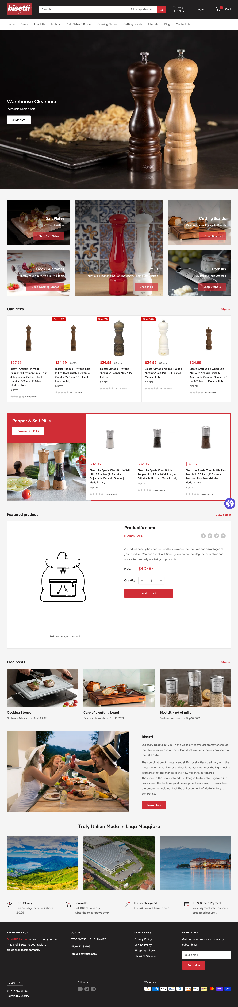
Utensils (153, 24)
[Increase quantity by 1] (160, 580)
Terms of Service (145, 956)
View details (224, 514)
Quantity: (130, 580)
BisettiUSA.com (17, 939)
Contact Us (183, 24)
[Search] (161, 9)
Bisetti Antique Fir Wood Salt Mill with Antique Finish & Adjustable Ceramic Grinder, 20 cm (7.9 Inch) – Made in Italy (208, 375)
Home (11, 24)
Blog (167, 24)
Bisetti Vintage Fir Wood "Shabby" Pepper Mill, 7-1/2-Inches (117, 373)
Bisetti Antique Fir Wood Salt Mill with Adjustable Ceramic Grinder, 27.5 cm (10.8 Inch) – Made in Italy (72, 375)
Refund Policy (143, 945)
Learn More (154, 805)
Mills (54, 24)
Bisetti (14, 390)
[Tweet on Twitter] (216, 535)
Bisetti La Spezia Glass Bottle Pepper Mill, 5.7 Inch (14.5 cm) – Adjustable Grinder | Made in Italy (157, 474)
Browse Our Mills (28, 431)
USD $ (12, 982)
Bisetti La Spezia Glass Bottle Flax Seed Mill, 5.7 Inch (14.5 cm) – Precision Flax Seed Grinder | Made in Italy (206, 476)
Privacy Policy (143, 939)
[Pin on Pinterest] (210, 535)
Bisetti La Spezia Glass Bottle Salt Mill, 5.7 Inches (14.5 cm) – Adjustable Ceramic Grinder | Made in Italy (110, 476)
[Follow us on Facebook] (80, 989)
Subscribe (193, 965)
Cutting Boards (132, 24)
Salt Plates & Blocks (79, 24)
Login (200, 9)
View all (226, 309)
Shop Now (18, 119)
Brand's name (133, 535)
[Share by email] (223, 535)
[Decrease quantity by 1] (142, 580)
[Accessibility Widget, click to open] (229, 503)
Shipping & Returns (146, 950)
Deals (24, 24)
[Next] (231, 359)
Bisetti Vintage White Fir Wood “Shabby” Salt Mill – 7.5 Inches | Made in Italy (163, 373)
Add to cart (149, 593)
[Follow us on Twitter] (86, 989)
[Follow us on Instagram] (93, 989)
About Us (39, 24)
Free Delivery (23, 903)
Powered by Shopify (18, 995)
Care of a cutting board (101, 712)
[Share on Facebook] (203, 535)
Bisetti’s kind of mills (175, 712)
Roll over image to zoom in (65, 636)
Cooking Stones (107, 24)
